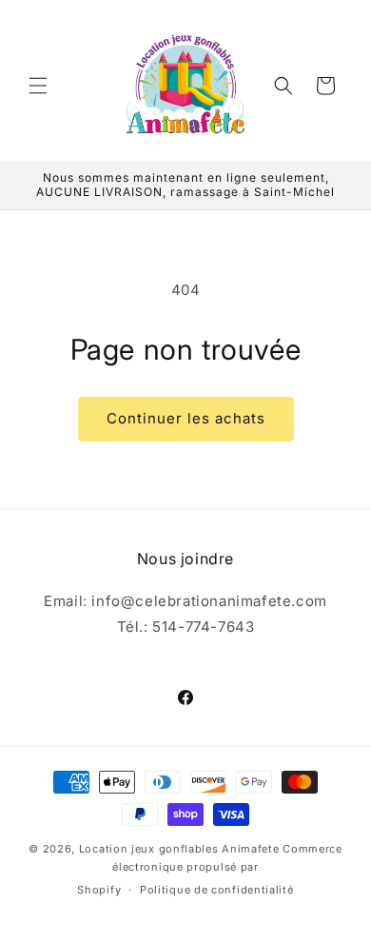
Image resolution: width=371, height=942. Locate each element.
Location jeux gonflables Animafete (181, 848)
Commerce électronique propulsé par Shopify (209, 869)
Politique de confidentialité (217, 889)
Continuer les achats (186, 418)
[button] (38, 86)
